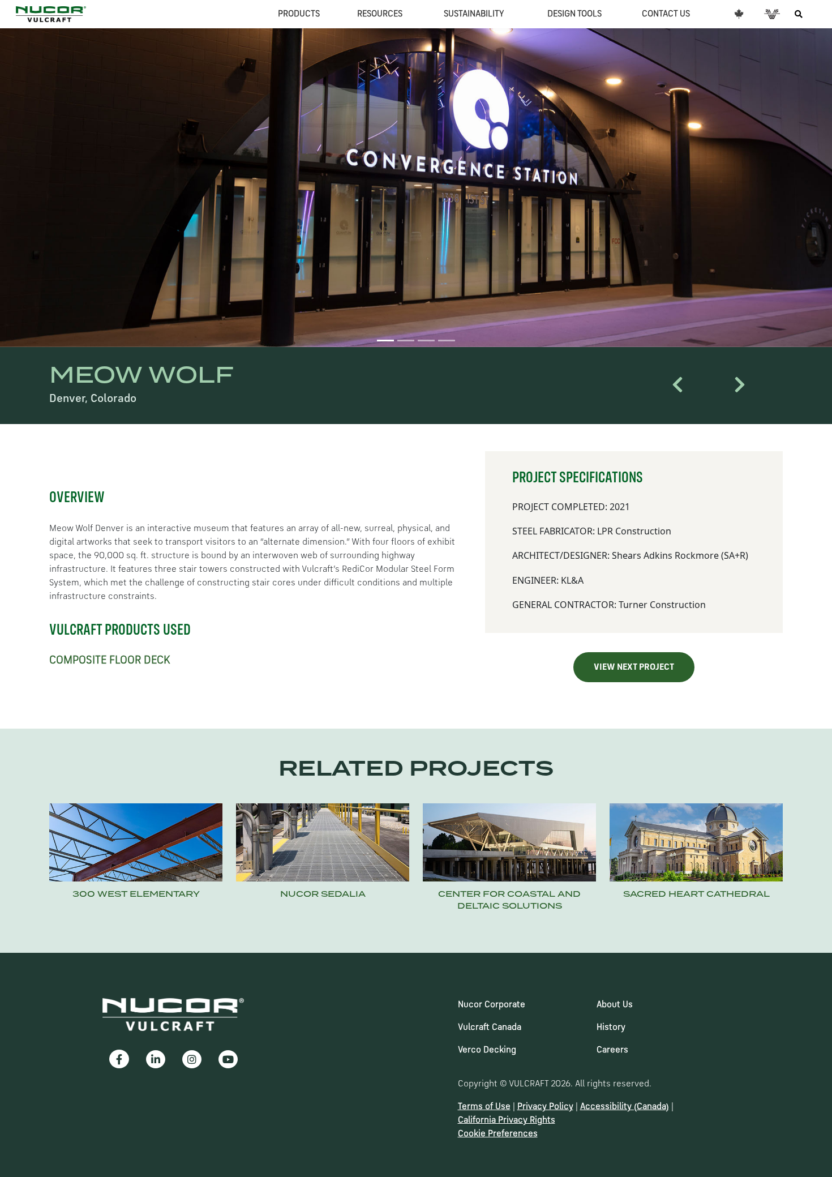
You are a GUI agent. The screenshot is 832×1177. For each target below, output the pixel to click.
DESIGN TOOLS (574, 14)
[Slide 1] (385, 340)
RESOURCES (379, 14)
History (611, 1027)
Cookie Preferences (498, 1134)
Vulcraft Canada (489, 1027)
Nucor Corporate (491, 1004)
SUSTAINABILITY (474, 14)
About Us (615, 1004)
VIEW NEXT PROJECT (634, 667)
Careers (612, 1050)
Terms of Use (484, 1106)
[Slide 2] (405, 340)
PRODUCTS (299, 14)
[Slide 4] (446, 340)
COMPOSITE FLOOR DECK (109, 660)
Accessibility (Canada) (624, 1106)
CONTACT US (666, 14)
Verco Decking (487, 1050)
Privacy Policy (545, 1106)
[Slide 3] (426, 340)
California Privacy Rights (506, 1120)
